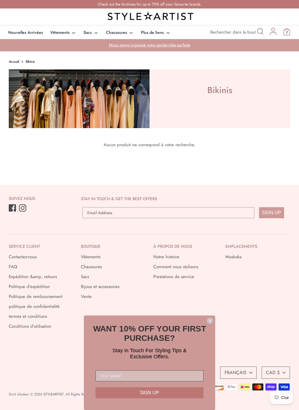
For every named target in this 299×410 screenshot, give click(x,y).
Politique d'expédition (29, 286)
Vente (86, 296)
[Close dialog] (210, 321)
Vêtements (60, 32)
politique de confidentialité (34, 306)
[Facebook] (13, 208)
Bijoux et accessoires (100, 286)
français (235, 372)
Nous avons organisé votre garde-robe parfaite (149, 45)
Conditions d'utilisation (30, 326)
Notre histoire (166, 257)
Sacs (88, 32)
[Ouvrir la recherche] (260, 32)
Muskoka (233, 257)
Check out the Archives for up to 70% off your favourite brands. (149, 4)
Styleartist (53, 394)
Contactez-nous (23, 257)
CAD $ (273, 372)
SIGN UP (271, 212)
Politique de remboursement (35, 296)
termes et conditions (28, 316)
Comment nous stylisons (175, 267)
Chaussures (117, 32)
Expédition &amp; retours (33, 276)
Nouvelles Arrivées (25, 32)
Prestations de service (173, 276)
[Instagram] (23, 208)
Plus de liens (153, 32)
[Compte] (273, 33)
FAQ (13, 267)
